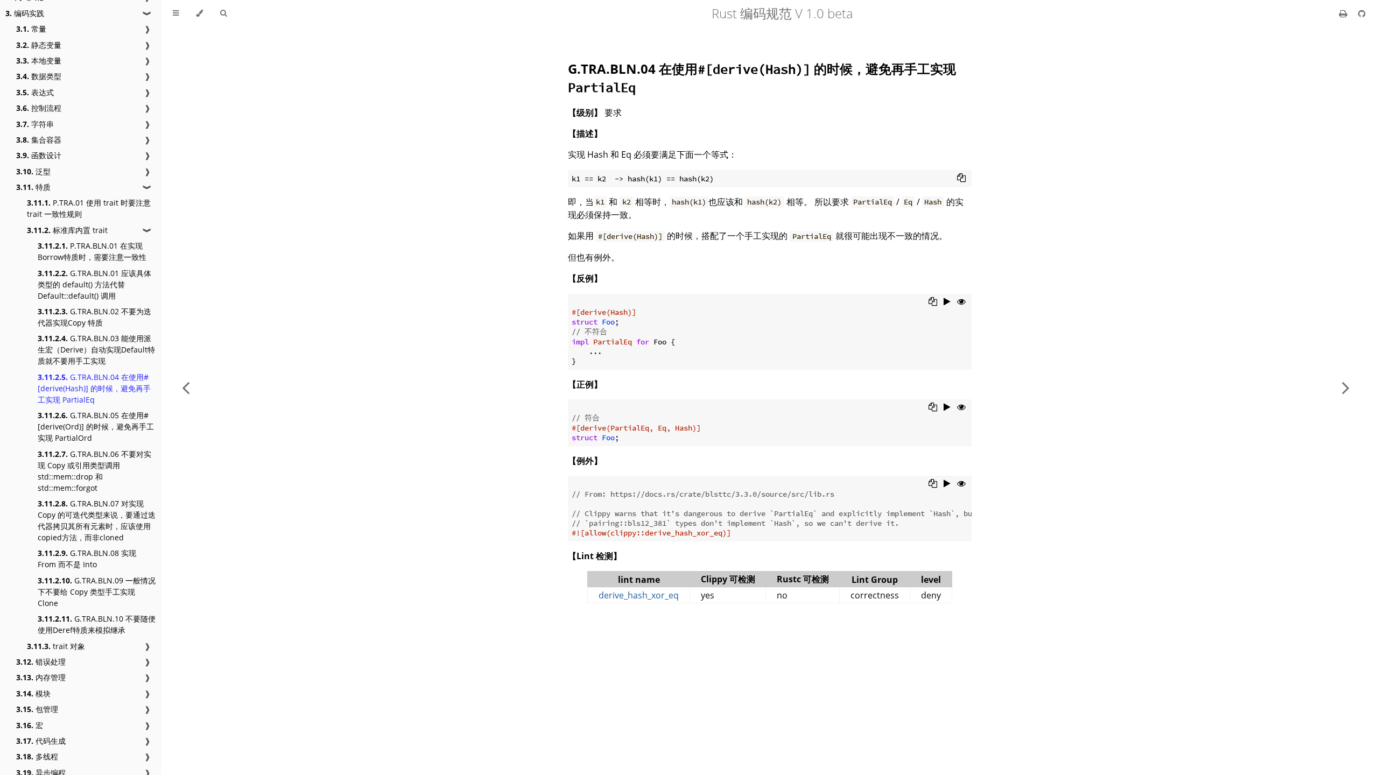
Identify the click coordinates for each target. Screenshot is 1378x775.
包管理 (37, 709)
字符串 (35, 124)
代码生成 (41, 741)
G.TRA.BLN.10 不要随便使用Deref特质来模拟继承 (97, 624)
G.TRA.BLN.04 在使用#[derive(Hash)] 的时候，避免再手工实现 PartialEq (94, 388)
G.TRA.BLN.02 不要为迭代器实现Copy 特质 (94, 317)
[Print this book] (1344, 13)
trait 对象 (56, 646)
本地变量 (38, 60)
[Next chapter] (1345, 387)
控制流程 (38, 108)
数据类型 (38, 76)
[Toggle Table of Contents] (175, 13)
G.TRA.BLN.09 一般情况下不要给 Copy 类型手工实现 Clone (97, 591)
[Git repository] (1362, 13)
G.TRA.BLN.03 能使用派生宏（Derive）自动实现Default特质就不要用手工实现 (96, 349)
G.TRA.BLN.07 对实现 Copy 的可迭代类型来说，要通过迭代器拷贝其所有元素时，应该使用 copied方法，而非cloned (97, 520)
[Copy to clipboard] (961, 177)
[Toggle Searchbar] (223, 13)
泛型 (33, 171)
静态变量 (38, 45)
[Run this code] (947, 301)
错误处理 (41, 662)
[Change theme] (199, 13)
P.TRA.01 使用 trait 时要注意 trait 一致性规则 (89, 208)
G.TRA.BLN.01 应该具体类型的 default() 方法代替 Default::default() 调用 (94, 284)
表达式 (35, 92)
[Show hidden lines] (961, 301)
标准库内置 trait (67, 230)
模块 (33, 693)
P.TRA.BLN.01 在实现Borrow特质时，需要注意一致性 (92, 251)
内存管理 (41, 677)
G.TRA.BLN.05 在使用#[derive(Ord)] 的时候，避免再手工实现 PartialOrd (96, 426)
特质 (33, 187)
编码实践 (24, 13)
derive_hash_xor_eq (639, 595)
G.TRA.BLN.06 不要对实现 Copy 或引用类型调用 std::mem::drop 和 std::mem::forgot (94, 471)
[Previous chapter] (185, 387)
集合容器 (38, 140)
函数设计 (38, 155)
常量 (31, 29)
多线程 (37, 756)
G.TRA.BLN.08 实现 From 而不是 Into (87, 558)
